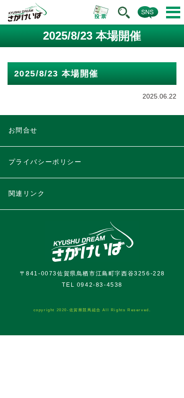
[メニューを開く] (173, 12)
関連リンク (26, 193)
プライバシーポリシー (45, 162)
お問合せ (23, 130)
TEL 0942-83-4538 (92, 285)
